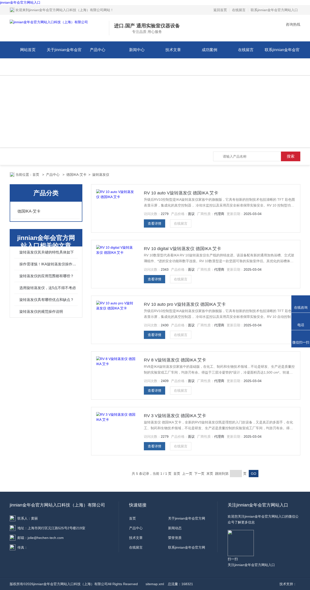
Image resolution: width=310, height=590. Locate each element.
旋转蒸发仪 (100, 174)
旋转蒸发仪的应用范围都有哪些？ (46, 276)
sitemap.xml (155, 584)
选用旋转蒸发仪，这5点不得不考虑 (47, 288)
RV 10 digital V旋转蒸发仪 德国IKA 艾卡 (182, 248)
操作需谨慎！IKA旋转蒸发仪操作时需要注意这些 (48, 264)
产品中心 (97, 50)
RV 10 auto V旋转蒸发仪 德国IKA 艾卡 (181, 193)
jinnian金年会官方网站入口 (20, 2)
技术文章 (173, 50)
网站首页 (28, 50)
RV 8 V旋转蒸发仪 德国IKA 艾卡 (175, 360)
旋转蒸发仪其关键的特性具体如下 (46, 252)
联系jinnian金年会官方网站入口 (274, 10)
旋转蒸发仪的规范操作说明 (41, 311)
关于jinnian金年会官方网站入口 (64, 58)
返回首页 (220, 10)
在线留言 (239, 10)
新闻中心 (137, 50)
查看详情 (154, 223)
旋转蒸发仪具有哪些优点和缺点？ (46, 300)
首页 (36, 174)
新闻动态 (175, 528)
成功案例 (209, 50)
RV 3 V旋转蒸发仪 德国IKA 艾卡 (175, 415)
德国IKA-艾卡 (76, 174)
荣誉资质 (175, 538)
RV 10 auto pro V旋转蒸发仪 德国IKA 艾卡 (185, 304)
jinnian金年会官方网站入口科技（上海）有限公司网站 (69, 10)
